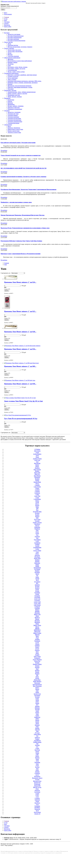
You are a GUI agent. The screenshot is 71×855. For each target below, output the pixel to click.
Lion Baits (37, 597)
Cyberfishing (37, 499)
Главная (6, 17)
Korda (37, 589)
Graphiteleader (37, 547)
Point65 (37, 655)
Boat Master (37, 476)
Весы (9, 126)
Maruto (37, 619)
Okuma (37, 644)
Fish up (37, 525)
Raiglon (37, 670)
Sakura (37, 689)
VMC (37, 754)
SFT (37, 704)
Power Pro (37, 661)
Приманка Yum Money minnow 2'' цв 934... (20, 349)
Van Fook (37, 750)
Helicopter (37, 563)
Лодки (9, 53)
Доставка (7, 22)
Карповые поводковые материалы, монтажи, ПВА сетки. (24, 81)
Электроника (8, 124)
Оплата (6, 23)
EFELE (37, 516)
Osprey (37, 647)
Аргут (37, 775)
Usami (37, 748)
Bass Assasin (37, 469)
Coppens (37, 491)
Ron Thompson (37, 686)
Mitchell (37, 634)
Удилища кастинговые (14, 118)
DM (37, 508)
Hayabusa (37, 557)
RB (37, 675)
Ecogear (37, 513)
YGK (37, 765)
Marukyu (37, 617)
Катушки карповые (13, 39)
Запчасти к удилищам (14, 112)
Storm (37, 723)
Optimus (37, 645)
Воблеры (10, 103)
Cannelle (37, 485)
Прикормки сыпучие (14, 95)
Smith (37, 711)
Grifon (37, 549)
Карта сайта (7, 26)
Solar (37, 714)
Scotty (37, 698)
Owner (37, 648)
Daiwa (37, 500)
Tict (37, 736)
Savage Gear (37, 694)
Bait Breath (37, 463)
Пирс (37, 789)
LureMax (37, 608)
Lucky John (37, 603)
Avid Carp (37, 460)
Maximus (37, 620)
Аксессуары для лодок (14, 50)
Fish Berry (37, 524)
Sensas (37, 703)
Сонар (37, 793)
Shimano (37, 708)
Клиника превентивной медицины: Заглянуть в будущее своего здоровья (23, 176)
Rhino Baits (37, 680)
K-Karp (37, 586)
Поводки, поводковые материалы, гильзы (20, 87)
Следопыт (37, 792)
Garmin (37, 546)
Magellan (37, 613)
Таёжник (37, 799)
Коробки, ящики (12, 62)
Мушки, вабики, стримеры (15, 106)
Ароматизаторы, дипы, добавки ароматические (22, 92)
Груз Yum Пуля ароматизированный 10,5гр (20, 418)
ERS (37, 518)
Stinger (37, 720)
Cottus (37, 494)
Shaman (37, 706)
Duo (37, 510)
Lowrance (37, 600)
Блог (5, 20)
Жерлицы (10, 59)
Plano (37, 653)
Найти (3, 9)
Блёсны (10, 101)
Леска (9, 43)
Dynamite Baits (37, 511)
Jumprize (37, 585)
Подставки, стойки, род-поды (16, 68)
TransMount (37, 740)
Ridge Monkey (37, 681)
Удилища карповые (13, 117)
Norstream (37, 641)
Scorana (37, 697)
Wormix (37, 757)
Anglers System (37, 458)
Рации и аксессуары (13, 131)
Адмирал (37, 773)
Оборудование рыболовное (12, 57)
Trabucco (37, 737)
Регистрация (8, 14)
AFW (37, 455)
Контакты (7, 25)
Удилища (7, 110)
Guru (37, 552)
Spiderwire (37, 717)
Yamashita (37, 762)
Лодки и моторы (9, 48)
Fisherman (37, 527)
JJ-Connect (37, 581)
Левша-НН (37, 785)
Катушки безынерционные (16, 36)
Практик (37, 790)
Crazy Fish (37, 496)
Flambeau (37, 528)
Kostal (37, 594)
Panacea (37, 650)
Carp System (37, 486)
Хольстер (37, 809)
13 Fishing (37, 449)
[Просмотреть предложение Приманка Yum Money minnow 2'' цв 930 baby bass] (19, 380)
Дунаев (37, 779)
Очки (9, 65)
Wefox (37, 756)
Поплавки (11, 89)
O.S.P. (37, 642)
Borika (37, 480)
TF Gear (37, 733)
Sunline (37, 728)
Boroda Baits (37, 482)
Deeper (37, 505)
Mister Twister (37, 633)
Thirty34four (37, 734)
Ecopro (37, 514)
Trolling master (37, 742)
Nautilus (37, 639)
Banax (37, 466)
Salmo (37, 692)
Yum (5, 264)
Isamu (37, 577)
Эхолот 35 (37, 814)
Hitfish (37, 566)
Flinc (37, 530)
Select (37, 701)
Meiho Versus (37, 625)
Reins (37, 676)
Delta (37, 507)
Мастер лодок (37, 787)
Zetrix (37, 770)
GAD (37, 541)
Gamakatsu (37, 542)
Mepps (37, 627)
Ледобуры (11, 64)
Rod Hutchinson (37, 684)
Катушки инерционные (15, 37)
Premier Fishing (37, 664)
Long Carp (37, 599)
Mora (37, 636)
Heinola (37, 561)
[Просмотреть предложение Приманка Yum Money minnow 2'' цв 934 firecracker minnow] (22, 345)
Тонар (37, 801)
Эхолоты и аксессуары (14, 132)
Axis (37, 462)
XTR (37, 761)
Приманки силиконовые (15, 109)
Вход (5, 12)
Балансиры (11, 99)
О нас (6, 18)
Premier (37, 662)
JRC (37, 583)
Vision (37, 753)
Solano (37, 712)
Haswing (37, 555)
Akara (37, 457)
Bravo (37, 483)
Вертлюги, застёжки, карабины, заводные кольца (22, 75)
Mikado (37, 628)
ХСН (37, 810)
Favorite (37, 521)
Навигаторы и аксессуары (15, 129)
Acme (37, 452)
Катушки (7, 32)
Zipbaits (37, 771)
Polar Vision (37, 656)
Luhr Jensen (37, 605)
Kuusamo (37, 595)
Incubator (37, 572)
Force (37, 532)
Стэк (37, 796)
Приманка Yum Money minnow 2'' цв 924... (20, 282)
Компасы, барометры (14, 127)
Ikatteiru (37, 571)
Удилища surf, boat (13, 113)
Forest (37, 533)
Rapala (37, 672)
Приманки (7, 98)
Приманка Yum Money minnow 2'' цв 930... (20, 384)
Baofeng (37, 468)
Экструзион (37, 812)
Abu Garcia (37, 451)
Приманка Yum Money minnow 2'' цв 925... (20, 311)
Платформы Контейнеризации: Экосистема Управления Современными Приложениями (28, 189)
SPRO (37, 718)
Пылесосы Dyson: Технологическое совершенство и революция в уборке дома (25, 228)
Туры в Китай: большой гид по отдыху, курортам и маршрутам (21, 155)
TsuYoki (37, 745)
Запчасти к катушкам (14, 34)
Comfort (37, 490)
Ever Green (37, 519)
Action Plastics (37, 454)
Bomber (37, 479)
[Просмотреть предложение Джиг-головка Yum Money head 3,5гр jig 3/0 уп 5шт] (20, 397)
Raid (37, 669)
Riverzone (37, 683)
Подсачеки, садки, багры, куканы (17, 67)
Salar (37, 690)
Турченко (37, 806)
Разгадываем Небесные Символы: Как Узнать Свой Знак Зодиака (21, 241)
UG (37, 747)
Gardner (37, 544)
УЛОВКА (37, 807)
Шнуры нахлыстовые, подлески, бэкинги (20, 47)
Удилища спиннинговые (15, 121)
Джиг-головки (12, 79)
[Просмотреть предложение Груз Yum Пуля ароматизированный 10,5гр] (17, 415)
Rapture (37, 673)
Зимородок (37, 782)
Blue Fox (37, 474)
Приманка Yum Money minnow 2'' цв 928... (20, 332)
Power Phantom (37, 659)
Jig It (37, 580)
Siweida (37, 709)
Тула (37, 804)
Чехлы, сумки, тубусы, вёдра (16, 71)
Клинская (37, 784)
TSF (37, 743)
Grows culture (37, 550)
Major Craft (37, 614)
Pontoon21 (37, 658)
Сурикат (37, 798)
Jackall (37, 578)
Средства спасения (13, 56)
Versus (37, 751)
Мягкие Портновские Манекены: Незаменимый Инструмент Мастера (22, 215)
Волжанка (37, 776)
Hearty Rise (37, 558)
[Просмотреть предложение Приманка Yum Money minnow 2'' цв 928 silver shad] (10, 328)
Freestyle (37, 536)
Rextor (37, 678)
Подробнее (4, 150)
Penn (37, 652)
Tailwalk (37, 729)
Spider (37, 715)
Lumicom (37, 606)
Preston (37, 666)
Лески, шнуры (8, 42)
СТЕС (37, 795)
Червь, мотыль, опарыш (15, 96)
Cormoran (37, 493)
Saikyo (37, 687)
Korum (37, 591)
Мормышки (11, 104)
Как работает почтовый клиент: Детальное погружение (18, 142)
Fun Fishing (37, 539)
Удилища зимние (13, 115)
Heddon (37, 560)
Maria (37, 616)
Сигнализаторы (12, 70)
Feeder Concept (37, 522)
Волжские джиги (37, 778)
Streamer (37, 725)
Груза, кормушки (13, 78)
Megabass (37, 622)
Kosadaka (37, 592)
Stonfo (37, 722)
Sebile (37, 700)
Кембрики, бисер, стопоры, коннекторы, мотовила (22, 82)
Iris (37, 575)
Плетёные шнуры (13, 45)
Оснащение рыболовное (11, 73)
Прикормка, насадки (10, 90)
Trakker (37, 739)
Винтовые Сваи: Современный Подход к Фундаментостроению (20, 253)
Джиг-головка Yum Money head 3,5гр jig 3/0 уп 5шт (23, 401)
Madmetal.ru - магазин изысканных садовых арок (16, 202)
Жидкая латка (37, 781)
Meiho (37, 623)
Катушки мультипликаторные (16, 40)
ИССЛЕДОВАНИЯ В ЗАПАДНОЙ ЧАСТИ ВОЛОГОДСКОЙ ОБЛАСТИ (23, 168)
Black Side (37, 472)
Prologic (37, 667)
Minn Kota (37, 631)
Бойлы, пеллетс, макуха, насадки (17, 93)
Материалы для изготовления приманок (19, 85)
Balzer (37, 465)
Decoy (37, 504)
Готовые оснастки (13, 76)
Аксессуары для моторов (15, 51)
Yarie (37, 764)
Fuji (37, 538)
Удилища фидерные (13, 123)
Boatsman (37, 477)
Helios (37, 564)
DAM (37, 502)
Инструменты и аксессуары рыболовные (20, 61)
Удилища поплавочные (14, 120)
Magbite (37, 611)
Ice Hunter (37, 569)
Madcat (37, 609)
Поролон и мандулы (14, 107)
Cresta (37, 497)
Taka (37, 731)
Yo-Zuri (37, 767)
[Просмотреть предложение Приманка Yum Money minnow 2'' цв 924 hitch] (10, 279)
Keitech (37, 588)
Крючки (10, 84)
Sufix (37, 726)
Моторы (10, 54)
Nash (37, 638)
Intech (37, 574)
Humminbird (37, 567)
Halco (37, 553)
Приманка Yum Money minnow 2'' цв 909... (20, 366)
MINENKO (37, 630)
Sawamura (37, 695)
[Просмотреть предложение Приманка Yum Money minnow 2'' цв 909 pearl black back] (21, 363)
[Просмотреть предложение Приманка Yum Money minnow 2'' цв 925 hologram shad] (7, 308)
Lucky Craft (37, 602)
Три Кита (37, 803)
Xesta (37, 759)
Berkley (37, 471)
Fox (37, 535)
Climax (37, 488)
